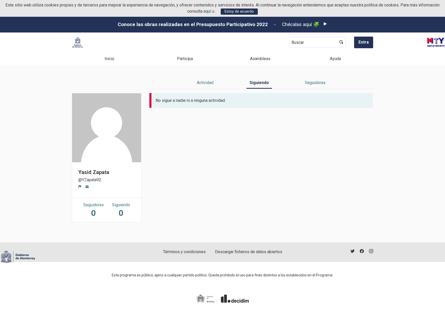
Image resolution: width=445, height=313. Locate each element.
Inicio (109, 58)
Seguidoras (315, 82)
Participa (185, 58)
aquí (209, 11)
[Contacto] (87, 187)
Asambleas (260, 58)
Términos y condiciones (184, 251)
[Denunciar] (80, 186)
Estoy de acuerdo (239, 11)
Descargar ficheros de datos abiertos (248, 251)
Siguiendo (259, 82)
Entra (363, 42)
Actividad (205, 82)
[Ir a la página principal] (77, 42)
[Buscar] (341, 42)
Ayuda (335, 58)
